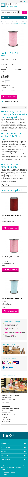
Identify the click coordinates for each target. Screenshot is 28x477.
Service (3, 451)
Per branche (5, 447)
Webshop (6, 472)
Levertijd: (3, 69)
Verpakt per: (4, 64)
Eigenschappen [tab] (6, 185)
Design (13, 472)
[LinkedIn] (14, 435)
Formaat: (3, 62)
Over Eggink (5, 459)
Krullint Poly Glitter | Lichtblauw (12, 298)
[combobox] (10, 12)
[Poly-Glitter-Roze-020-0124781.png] (13, 39)
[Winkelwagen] (24, 12)
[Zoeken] (18, 12)
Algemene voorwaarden (7, 467)
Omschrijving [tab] (5, 107)
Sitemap (3, 469)
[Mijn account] (25, 1)
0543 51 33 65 (9, 346)
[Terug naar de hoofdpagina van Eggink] (9, 5)
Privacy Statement (20, 467)
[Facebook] (3, 435)
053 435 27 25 (6, 406)
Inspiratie (4, 455)
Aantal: (2, 81)
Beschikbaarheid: (5, 72)
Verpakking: (4, 67)
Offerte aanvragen (10, 349)
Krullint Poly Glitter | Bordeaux (11, 215)
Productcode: (4, 59)
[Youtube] (7, 435)
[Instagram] (10, 435)
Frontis (6, 474)
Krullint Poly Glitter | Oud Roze (11, 257)
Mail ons (7, 351)
